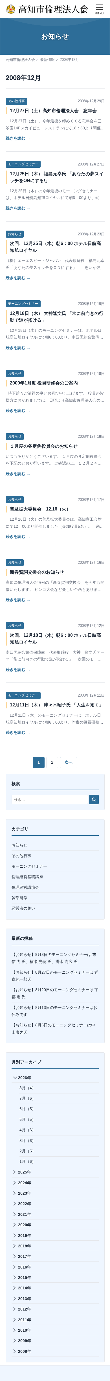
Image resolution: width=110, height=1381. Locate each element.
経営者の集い (23, 908)
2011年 (24, 1320)
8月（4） (27, 1088)
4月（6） (27, 1130)
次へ (68, 762)
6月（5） (27, 1108)
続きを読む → (18, 138)
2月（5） (27, 1151)
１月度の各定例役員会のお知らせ (44, 446)
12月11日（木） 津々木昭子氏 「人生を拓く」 (57, 704)
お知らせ (14, 234)
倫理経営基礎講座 (27, 876)
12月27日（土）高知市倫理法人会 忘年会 (53, 110)
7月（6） (27, 1098)
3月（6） (27, 1140)
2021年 (24, 1214)
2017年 (24, 1256)
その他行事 (16, 101)
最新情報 (47, 60)
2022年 (24, 1203)
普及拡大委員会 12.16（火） (40, 509)
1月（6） (27, 1161)
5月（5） (27, 1119)
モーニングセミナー (23, 164)
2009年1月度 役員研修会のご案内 (44, 383)
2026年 (24, 1077)
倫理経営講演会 (25, 887)
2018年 (24, 1246)
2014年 (24, 1288)
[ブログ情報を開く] (83, 9)
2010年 (24, 1330)
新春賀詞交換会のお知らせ (37, 572)
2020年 (24, 1225)
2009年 (24, 1340)
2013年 (24, 1298)
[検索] (94, 799)
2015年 (24, 1277)
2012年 (24, 1309)
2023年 (24, 1193)
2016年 (24, 1267)
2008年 (24, 1351)
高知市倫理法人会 (20, 60)
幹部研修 (19, 898)
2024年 (24, 1183)
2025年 (24, 1172)
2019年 (24, 1235)
